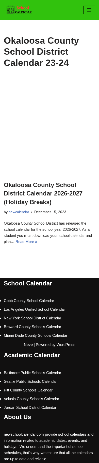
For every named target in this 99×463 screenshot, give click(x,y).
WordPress (66, 344)
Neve (28, 344)
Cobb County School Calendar (29, 300)
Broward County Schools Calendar (32, 327)
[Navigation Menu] (89, 10)
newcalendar (19, 212)
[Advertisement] (49, 128)
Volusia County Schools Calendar (31, 399)
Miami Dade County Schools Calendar (35, 335)
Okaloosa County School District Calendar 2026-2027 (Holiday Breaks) (43, 193)
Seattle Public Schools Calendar (30, 381)
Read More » (26, 241)
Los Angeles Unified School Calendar (34, 309)
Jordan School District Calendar (30, 407)
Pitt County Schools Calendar (28, 390)
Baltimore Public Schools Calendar (32, 373)
